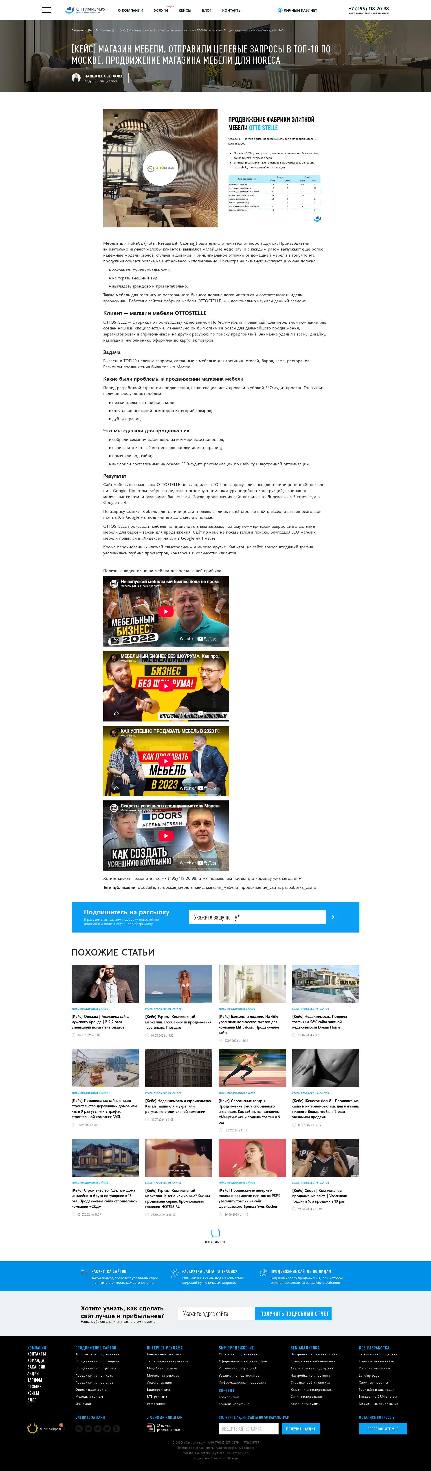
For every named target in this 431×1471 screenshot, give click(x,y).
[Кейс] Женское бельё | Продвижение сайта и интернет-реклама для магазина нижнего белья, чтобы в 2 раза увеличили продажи (325, 1108)
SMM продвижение (236, 1348)
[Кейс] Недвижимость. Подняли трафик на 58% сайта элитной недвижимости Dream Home (319, 1021)
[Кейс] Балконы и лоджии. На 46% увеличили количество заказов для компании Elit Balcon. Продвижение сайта (249, 1024)
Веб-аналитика (305, 1348)
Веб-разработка (374, 1348)
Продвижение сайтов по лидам (301, 1271)
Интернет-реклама (165, 1348)
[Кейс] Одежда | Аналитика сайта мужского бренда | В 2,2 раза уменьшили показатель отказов (100, 1021)
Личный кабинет (300, 10)
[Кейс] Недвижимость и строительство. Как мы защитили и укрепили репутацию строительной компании (178, 1106)
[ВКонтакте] (88, 1428)
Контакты (232, 10)
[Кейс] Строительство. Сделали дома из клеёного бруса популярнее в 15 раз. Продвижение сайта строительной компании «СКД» (104, 1198)
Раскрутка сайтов (109, 1271)
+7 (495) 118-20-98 (369, 8)
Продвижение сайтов (96, 1348)
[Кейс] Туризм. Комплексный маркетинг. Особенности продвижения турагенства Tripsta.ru (178, 1022)
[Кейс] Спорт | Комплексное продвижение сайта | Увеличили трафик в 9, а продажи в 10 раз (319, 1196)
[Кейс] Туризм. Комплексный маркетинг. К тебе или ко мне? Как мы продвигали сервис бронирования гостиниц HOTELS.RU (177, 1198)
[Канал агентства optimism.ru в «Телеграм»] (97, 1428)
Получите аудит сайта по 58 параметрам (254, 1417)
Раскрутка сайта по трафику (209, 1271)
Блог (206, 10)
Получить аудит (301, 1428)
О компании (130, 10)
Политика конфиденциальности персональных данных (215, 1447)
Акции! (170, 6)
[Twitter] (107, 1428)
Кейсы (185, 10)
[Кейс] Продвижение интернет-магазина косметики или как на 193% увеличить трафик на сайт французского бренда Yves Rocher (249, 1198)
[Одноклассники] (116, 1428)
